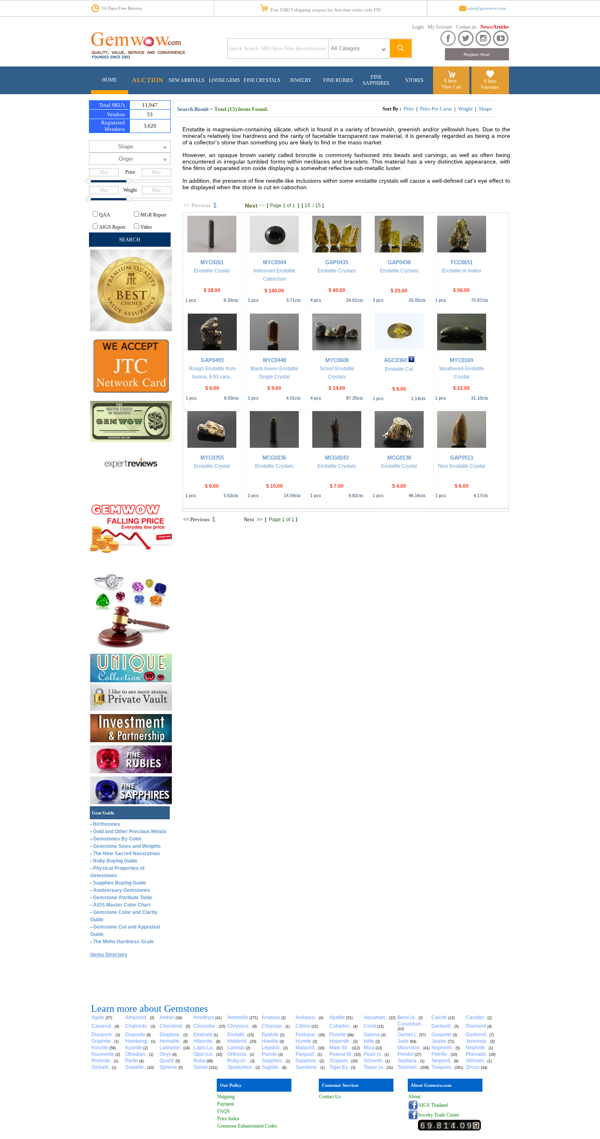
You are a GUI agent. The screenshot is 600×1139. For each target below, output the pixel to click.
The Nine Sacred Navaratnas (126, 853)
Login (418, 27)
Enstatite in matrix (461, 271)
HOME (109, 80)
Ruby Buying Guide (115, 861)
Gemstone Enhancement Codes (247, 1126)
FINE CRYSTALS (262, 80)
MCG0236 (274, 458)
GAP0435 (336, 262)
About (414, 1096)
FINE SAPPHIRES (376, 80)
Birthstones (106, 824)
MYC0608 (337, 360)
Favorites (490, 87)
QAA (104, 215)
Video (146, 227)
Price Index (228, 1118)
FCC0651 (462, 262)
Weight (465, 109)
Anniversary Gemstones (121, 890)
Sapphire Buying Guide (119, 883)
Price (409, 109)
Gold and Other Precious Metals (130, 831)
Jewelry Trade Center (438, 1115)
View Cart (451, 87)
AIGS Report (112, 227)
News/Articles (494, 27)
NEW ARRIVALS (186, 80)
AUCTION (147, 80)
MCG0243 (337, 458)
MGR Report (153, 215)
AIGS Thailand (433, 1105)
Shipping (226, 1096)
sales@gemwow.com (486, 8)
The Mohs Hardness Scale (123, 941)
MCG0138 (399, 458)
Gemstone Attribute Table (122, 897)
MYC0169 (461, 360)
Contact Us (330, 1096)
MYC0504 (274, 262)
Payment (225, 1104)
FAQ (222, 1111)
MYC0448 (274, 360)
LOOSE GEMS (224, 80)
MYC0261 (212, 262)
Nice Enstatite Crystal (461, 466)
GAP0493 (212, 360)
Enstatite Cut (399, 369)
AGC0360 (395, 360)
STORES (414, 80)
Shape (485, 109)
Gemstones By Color (117, 839)
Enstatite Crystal (212, 271)
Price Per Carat (436, 109)
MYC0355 (212, 458)
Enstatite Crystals (337, 271)
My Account (440, 27)
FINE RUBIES (338, 80)
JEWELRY (300, 80)
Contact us (466, 27)
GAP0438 (399, 262)
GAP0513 (461, 458)
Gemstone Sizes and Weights (127, 846)
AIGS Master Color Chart (122, 905)
